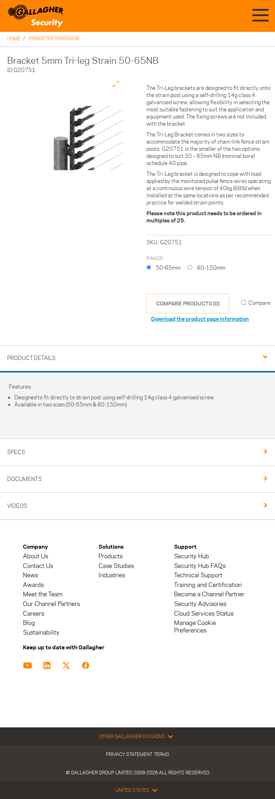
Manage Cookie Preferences (195, 626)
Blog (29, 623)
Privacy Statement (129, 754)
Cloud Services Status (203, 613)
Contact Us (38, 566)
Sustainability (41, 632)
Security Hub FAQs (200, 566)
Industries (111, 575)
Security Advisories (200, 604)
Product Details (31, 358)
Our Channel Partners (51, 604)
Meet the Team (43, 594)
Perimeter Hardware (54, 38)
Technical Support (198, 575)
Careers (33, 613)
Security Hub (191, 556)
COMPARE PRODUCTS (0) (187, 303)
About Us (35, 556)
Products (110, 556)
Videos (17, 506)
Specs (16, 452)
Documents (24, 479)
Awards (33, 585)
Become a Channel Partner (209, 594)
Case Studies (116, 566)
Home (13, 38)
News (30, 575)
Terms (161, 754)
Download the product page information (200, 319)
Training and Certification (208, 585)
